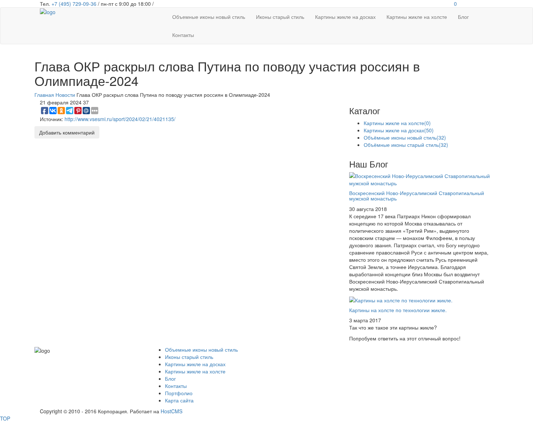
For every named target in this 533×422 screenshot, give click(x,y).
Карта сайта (179, 400)
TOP (5, 418)
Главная (44, 94)
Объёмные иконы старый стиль (406, 144)
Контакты (176, 385)
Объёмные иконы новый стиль (405, 137)
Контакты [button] (183, 34)
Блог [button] (463, 16)
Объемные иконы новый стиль (201, 349)
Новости (65, 94)
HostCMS (171, 411)
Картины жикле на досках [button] (345, 16)
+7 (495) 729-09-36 (73, 3)
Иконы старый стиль (189, 356)
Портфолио (179, 393)
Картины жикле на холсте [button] (417, 16)
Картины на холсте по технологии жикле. (398, 310)
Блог (170, 378)
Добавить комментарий (67, 132)
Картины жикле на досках (399, 130)
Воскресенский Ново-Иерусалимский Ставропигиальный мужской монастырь (416, 195)
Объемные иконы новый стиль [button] (208, 16)
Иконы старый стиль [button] (280, 16)
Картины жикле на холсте (397, 123)
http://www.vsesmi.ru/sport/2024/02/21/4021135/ (120, 119)
